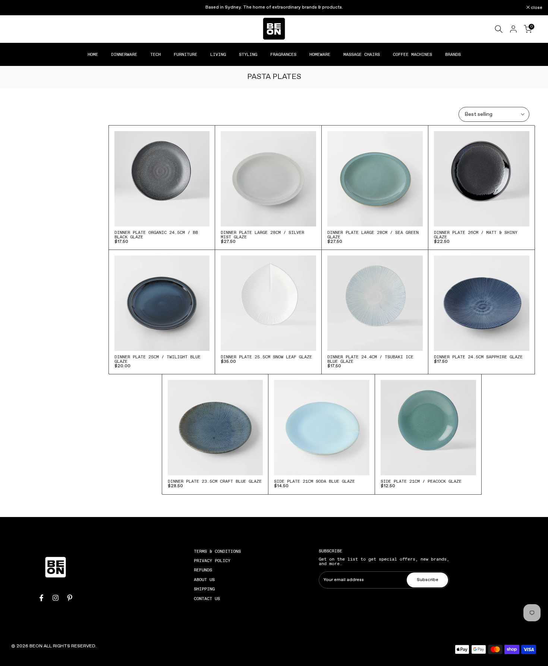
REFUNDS (203, 570)
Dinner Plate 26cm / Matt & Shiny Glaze (475, 234)
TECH (155, 54)
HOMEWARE (319, 54)
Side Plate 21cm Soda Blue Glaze (314, 481)
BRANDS (453, 54)
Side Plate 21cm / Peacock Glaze (421, 481)
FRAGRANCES (283, 54)
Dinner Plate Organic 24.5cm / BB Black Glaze (156, 234)
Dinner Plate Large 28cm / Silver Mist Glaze (262, 234)
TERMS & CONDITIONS (217, 551)
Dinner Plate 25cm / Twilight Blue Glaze (157, 359)
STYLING (248, 54)
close (15, 8)
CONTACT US (207, 599)
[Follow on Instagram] (55, 597)
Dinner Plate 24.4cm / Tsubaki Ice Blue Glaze (370, 359)
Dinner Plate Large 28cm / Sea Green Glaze (373, 234)
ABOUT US (204, 580)
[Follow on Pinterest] (69, 597)
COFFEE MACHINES (412, 54)
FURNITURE (185, 54)
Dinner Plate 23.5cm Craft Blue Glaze (215, 481)
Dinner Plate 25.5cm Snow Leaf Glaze (266, 357)
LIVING (218, 54)
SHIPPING (204, 589)
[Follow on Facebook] (41, 597)
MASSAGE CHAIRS (361, 54)
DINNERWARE (124, 54)
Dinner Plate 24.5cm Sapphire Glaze (478, 357)
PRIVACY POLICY (212, 561)
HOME (93, 54)
